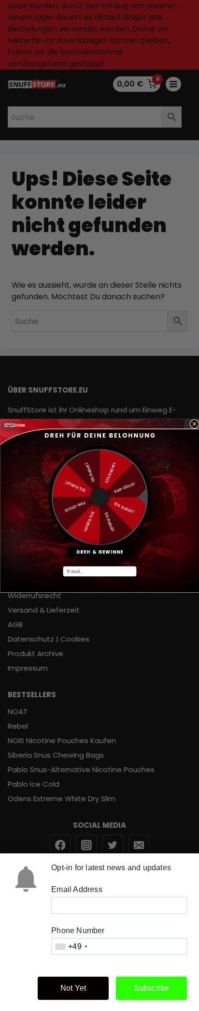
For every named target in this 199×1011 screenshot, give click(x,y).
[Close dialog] (194, 424)
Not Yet (73, 988)
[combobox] (71, 946)
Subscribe (152, 988)
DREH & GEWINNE (99, 551)
